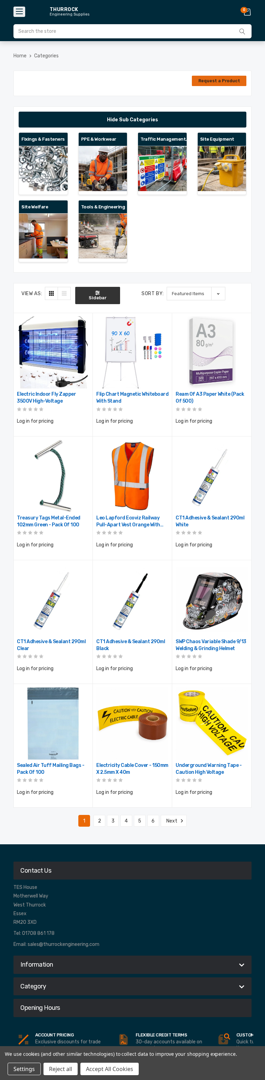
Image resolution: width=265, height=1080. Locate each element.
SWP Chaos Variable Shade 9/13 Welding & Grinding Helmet (211, 645)
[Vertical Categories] (19, 12)
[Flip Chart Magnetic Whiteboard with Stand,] (132, 352)
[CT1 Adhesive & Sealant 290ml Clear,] (53, 600)
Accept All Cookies (109, 1069)
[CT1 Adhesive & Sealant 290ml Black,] (132, 600)
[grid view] (51, 293)
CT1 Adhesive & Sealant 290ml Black (130, 645)
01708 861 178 (38, 933)
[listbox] (196, 293)
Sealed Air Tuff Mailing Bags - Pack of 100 (50, 768)
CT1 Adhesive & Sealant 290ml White (210, 521)
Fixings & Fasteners (43, 139)
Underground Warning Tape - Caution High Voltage (209, 768)
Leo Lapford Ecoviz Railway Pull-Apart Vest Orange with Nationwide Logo (128, 521)
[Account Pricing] (23, 1039)
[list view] (64, 293)
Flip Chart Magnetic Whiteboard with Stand (132, 397)
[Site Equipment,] (222, 168)
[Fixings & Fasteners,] (43, 168)
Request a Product (219, 80)
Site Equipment (217, 139)
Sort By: (152, 294)
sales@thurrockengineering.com (63, 944)
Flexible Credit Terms (161, 1034)
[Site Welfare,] (43, 236)
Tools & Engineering (103, 206)
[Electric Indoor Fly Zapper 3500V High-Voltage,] (53, 352)
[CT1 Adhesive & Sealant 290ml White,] (212, 476)
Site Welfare (34, 206)
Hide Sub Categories (132, 120)
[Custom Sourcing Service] (224, 1039)
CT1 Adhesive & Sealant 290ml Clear (51, 645)
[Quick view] (83, 351)
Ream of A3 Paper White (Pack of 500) (210, 397)
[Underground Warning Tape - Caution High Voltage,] (212, 723)
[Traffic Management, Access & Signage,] (162, 168)
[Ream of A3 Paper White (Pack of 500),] (212, 352)
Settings (24, 1069)
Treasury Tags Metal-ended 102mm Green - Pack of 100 (48, 521)
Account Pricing (54, 1034)
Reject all (60, 1069)
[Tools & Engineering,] (103, 236)
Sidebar (98, 297)
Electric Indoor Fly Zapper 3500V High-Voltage (46, 397)
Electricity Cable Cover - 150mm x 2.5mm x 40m (132, 768)
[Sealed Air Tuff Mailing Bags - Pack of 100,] (53, 723)
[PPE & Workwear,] (103, 168)
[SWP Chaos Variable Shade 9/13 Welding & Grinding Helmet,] (212, 600)
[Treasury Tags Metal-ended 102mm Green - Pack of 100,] (53, 476)
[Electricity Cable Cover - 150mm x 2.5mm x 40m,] (132, 723)
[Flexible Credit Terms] (123, 1039)
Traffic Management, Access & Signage (162, 139)
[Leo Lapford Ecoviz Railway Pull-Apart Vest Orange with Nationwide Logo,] (132, 476)
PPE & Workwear (98, 139)
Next (172, 821)
